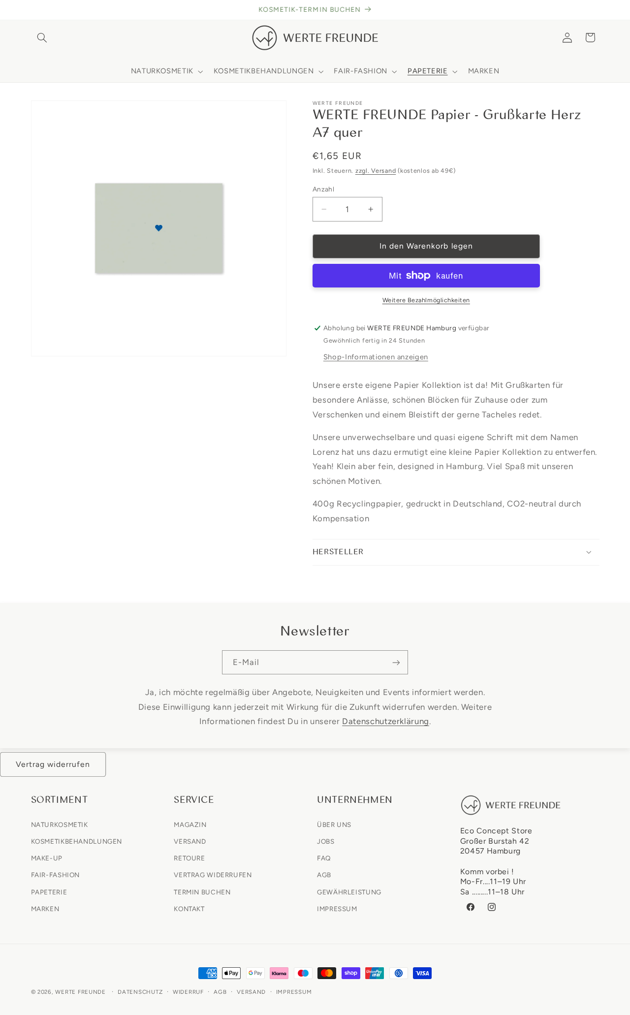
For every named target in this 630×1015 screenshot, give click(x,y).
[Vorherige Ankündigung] (34, 10)
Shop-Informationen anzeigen (375, 356)
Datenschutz (140, 991)
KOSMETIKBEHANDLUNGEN (77, 841)
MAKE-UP (47, 858)
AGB (324, 875)
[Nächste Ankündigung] (596, 10)
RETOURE (189, 858)
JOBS (326, 841)
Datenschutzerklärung (385, 721)
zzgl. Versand (375, 170)
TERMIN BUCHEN (202, 891)
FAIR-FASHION (55, 875)
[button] (42, 37)
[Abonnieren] (396, 662)
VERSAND (190, 841)
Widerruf (188, 991)
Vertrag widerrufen (53, 764)
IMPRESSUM (337, 908)
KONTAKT (189, 908)
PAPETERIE (49, 891)
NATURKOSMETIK (59, 824)
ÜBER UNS (334, 824)
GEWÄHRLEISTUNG (349, 891)
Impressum (294, 991)
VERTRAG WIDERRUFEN (213, 875)
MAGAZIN (190, 824)
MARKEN (45, 908)
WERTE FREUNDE (80, 991)
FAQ (324, 858)
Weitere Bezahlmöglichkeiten (426, 300)
